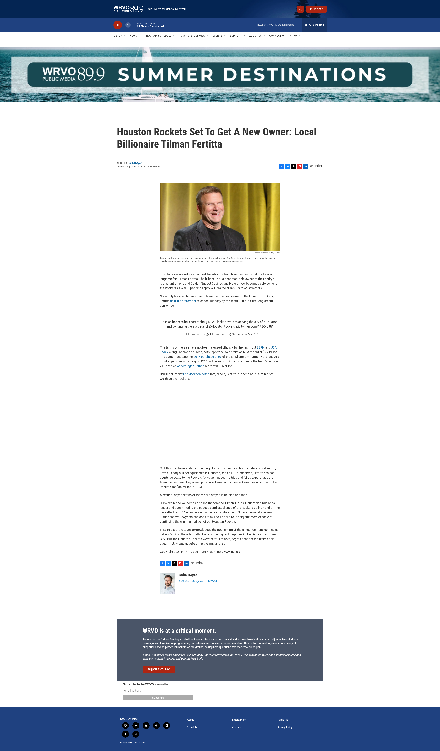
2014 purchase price (208, 356)
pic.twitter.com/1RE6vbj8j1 (254, 326)
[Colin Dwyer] (167, 583)
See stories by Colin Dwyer (198, 581)
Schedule (192, 727)
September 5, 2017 (245, 334)
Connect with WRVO (283, 35)
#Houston (270, 322)
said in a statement (183, 301)
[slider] (133, 25)
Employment (239, 720)
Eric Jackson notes (196, 374)
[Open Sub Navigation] (125, 35)
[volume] (128, 25)
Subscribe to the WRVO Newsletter (145, 684)
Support (236, 35)
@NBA (209, 322)
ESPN (261, 347)
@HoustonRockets (222, 326)
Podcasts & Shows (192, 35)
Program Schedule (158, 35)
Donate (317, 9)
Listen (117, 35)
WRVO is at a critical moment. (179, 630)
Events (217, 35)
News (133, 35)
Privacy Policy (285, 727)
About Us (255, 35)
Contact (236, 727)
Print (318, 166)
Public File (283, 720)
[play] (117, 25)
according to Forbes (190, 366)
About (190, 720)
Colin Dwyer (135, 163)
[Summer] (220, 74)
